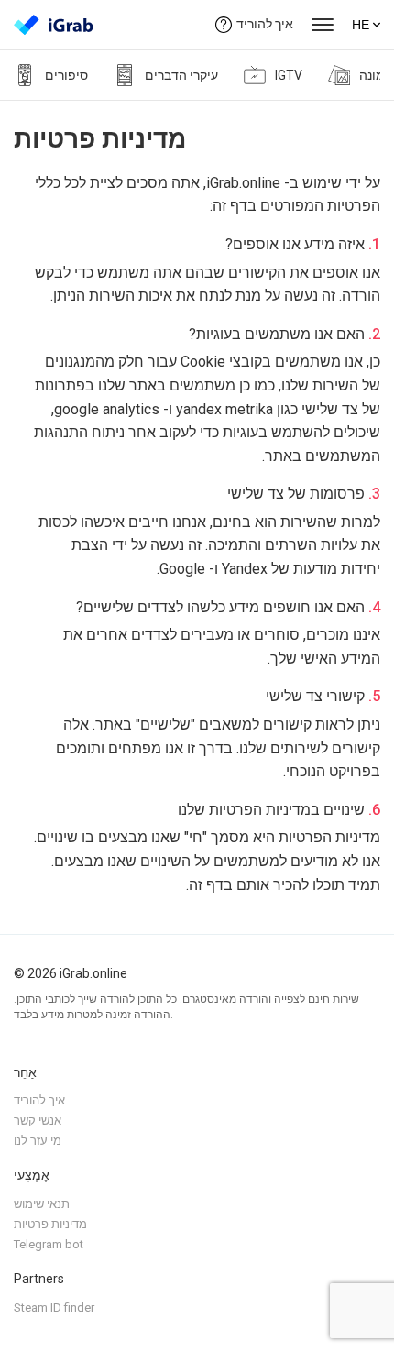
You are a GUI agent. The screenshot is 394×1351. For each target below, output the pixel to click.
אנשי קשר (37, 1120)
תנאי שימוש (42, 1204)
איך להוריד (264, 23)
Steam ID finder (54, 1307)
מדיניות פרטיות (50, 1224)
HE (360, 24)
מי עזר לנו (37, 1141)
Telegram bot (48, 1244)
